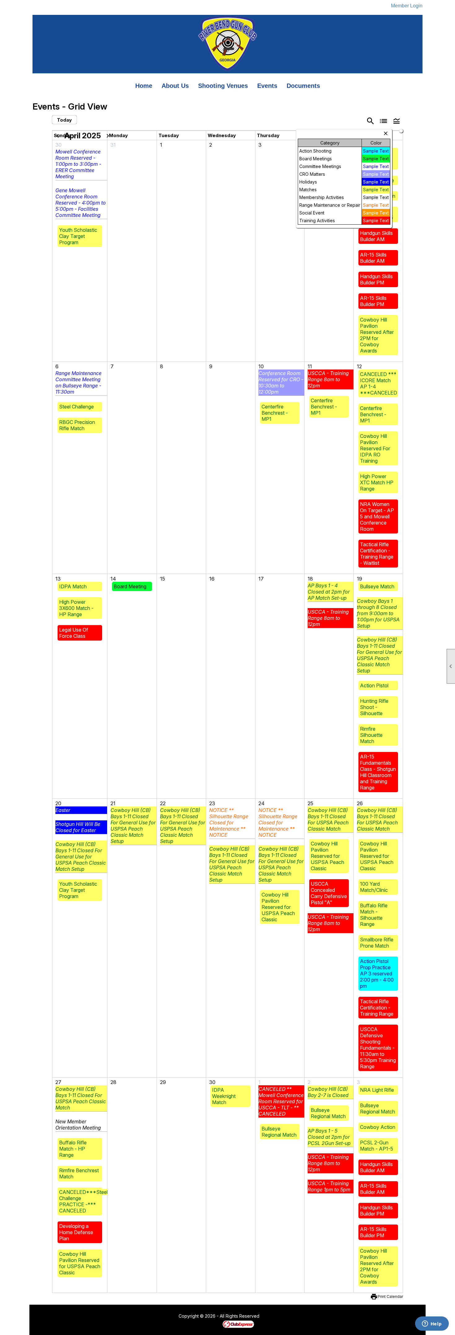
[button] (396, 120)
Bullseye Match (377, 586)
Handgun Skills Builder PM (376, 279)
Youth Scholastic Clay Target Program (78, 236)
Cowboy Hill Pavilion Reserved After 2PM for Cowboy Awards (377, 335)
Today (64, 120)
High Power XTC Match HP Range (376, 482)
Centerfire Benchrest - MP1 (275, 413)
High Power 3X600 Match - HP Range (76, 608)
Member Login (406, 5)
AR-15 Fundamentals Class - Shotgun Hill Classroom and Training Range (378, 772)
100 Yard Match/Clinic (374, 887)
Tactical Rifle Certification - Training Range (376, 1007)
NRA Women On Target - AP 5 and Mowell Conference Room (377, 516)
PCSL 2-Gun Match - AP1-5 (376, 1145)
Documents (303, 85)
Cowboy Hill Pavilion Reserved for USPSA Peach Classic (278, 907)
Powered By (212, 1324)
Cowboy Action (377, 1127)
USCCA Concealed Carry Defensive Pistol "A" (329, 893)
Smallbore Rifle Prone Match (376, 942)
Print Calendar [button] (390, 1296)
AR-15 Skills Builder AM (373, 258)
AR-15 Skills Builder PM (373, 301)
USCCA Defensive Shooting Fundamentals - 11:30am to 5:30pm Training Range (378, 1047)
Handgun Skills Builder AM (376, 236)
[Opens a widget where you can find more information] (432, 1324)
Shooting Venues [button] (223, 85)
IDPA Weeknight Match (224, 1096)
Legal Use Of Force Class (73, 633)
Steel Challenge (76, 407)
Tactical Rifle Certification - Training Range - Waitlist (376, 553)
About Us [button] (175, 85)
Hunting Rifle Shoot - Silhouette (374, 707)
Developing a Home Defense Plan (76, 1232)
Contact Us (161, 1316)
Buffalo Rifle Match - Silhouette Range (374, 914)
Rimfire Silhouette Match (371, 735)
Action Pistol (374, 685)
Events (267, 85)
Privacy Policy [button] (308, 1316)
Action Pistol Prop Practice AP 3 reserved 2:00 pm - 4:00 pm (377, 973)
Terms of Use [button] (278, 1316)
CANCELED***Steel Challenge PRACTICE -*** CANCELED (83, 1201)
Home (143, 85)
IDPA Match (73, 586)
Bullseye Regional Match (279, 1131)
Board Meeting (130, 586)
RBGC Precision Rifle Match (77, 425)
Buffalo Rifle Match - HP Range (73, 1148)
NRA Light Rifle (377, 1090)
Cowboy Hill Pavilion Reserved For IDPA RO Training (375, 448)
